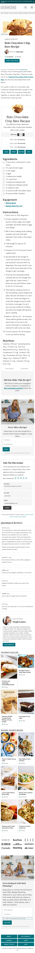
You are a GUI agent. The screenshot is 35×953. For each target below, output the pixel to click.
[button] (17, 918)
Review (21, 152)
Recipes (7, 13)
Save (6, 152)
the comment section (13, 388)
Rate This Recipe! (8, 478)
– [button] (18, 134)
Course (11, 13)
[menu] (32, 7)
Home (2, 13)
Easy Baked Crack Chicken (24, 760)
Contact (9, 940)
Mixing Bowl (11, 203)
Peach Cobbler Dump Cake (9, 760)
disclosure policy (24, 69)
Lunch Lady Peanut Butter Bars (8, 793)
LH (17, 950)
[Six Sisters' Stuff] (8, 7)
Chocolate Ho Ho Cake (24, 717)
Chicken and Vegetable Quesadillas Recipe (8, 682)
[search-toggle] (25, 7)
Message (7, 484)
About (9, 936)
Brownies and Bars (23, 13)
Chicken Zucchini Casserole (24, 827)
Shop (26, 944)
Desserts (16, 13)
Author (7, 493)
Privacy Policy (9, 944)
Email (6, 500)
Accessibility (26, 936)
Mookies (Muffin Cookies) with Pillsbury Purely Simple (7, 719)
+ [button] (23, 134)
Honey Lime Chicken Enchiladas (25, 793)
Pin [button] (29, 152)
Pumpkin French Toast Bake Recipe (25, 671)
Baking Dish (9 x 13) (14, 206)
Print (14, 152)
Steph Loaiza (19, 52)
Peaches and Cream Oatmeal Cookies (8, 827)
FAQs (26, 940)
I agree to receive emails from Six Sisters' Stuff (15, 918)
